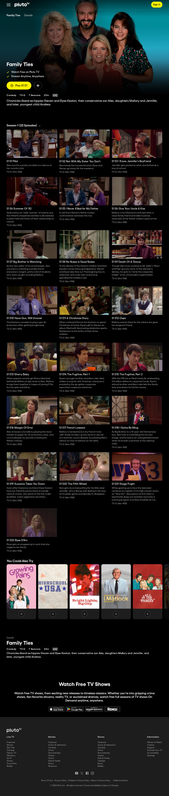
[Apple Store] (57, 709)
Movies (10, 745)
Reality (10, 766)
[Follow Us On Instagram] (92, 773)
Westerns (11, 756)
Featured (11, 742)
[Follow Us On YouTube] (76, 773)
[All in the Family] (147, 591)
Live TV (10, 737)
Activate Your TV (154, 750)
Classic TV (11, 753)
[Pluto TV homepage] (14, 730)
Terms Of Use (47, 780)
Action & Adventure (57, 745)
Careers (150, 745)
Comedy (10, 750)
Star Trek (11, 748)
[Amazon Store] (94, 709)
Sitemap (151, 756)
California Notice (120, 780)
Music (51, 763)
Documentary (54, 753)
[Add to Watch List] (38, 86)
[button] (8, 4)
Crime (51, 750)
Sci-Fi (9, 758)
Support (150, 748)
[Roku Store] (112, 709)
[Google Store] (75, 709)
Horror (51, 758)
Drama (10, 761)
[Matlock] (116, 591)
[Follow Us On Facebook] (87, 773)
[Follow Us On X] (82, 773)
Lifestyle (101, 761)
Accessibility (153, 753)
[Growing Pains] (21, 591)
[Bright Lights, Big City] (84, 591)
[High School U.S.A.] (53, 591)
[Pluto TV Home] (22, 5)
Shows (101, 737)
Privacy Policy (60, 780)
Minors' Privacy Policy (100, 780)
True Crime (12, 763)
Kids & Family (54, 761)
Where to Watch (154, 742)
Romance (52, 766)
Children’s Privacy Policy (79, 780)
